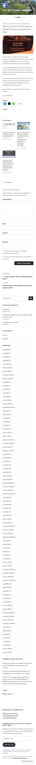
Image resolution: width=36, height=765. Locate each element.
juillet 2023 (6, 458)
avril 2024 (6, 425)
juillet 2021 (6, 544)
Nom (4, 224)
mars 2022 (6, 515)
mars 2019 (6, 645)
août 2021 (6, 541)
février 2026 (6, 368)
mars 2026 (6, 364)
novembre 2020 (8, 573)
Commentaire (7, 199)
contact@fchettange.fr (10, 718)
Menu (19, 17)
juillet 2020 (6, 587)
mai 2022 (5, 508)
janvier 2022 (6, 522)
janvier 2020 (6, 609)
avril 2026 (6, 360)
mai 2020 (5, 595)
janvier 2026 (6, 371)
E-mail (5, 233)
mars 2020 (6, 602)
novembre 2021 (7, 530)
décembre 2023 (8, 440)
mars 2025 (6, 396)
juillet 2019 (6, 631)
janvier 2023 (6, 479)
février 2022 (6, 519)
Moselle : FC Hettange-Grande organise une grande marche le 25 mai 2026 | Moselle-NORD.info (16, 679)
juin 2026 (5, 353)
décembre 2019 (7, 613)
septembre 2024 (8, 407)
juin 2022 (5, 504)
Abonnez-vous (9, 744)
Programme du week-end (10, 322)
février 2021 (6, 562)
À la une (5, 335)
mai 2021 (5, 551)
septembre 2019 (8, 623)
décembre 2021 (7, 526)
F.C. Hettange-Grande (17, 10)
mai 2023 (5, 465)
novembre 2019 (7, 616)
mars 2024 (6, 429)
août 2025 (6, 382)
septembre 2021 (8, 537)
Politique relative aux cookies (20, 758)
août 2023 (6, 454)
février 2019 (6, 649)
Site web (5, 242)
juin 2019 (5, 634)
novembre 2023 (8, 443)
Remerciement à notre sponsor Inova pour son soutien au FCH (9, 134)
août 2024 (6, 411)
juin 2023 (5, 461)
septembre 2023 (8, 450)
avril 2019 (6, 641)
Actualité (8, 182)
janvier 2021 (6, 566)
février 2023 (6, 476)
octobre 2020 (7, 577)
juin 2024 (5, 418)
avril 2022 (6, 512)
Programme (6, 309)
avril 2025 (6, 393)
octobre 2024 (7, 404)
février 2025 (6, 400)
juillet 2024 (6, 414)
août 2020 (6, 584)
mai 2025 (5, 389)
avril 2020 (6, 598)
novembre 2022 (7, 487)
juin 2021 (5, 548)
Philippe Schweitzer (21, 23)
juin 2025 (5, 386)
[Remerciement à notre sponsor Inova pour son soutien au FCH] (9, 125)
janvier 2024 (6, 436)
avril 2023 (6, 468)
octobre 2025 (7, 378)
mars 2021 (6, 558)
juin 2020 (5, 591)
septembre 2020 (8, 580)
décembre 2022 (7, 483)
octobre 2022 (7, 490)
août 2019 (6, 627)
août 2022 (6, 497)
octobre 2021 (7, 533)
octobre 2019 (7, 620)
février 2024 (6, 432)
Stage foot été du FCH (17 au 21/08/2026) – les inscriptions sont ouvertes (17, 666)
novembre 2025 (8, 375)
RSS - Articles (8, 694)
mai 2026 (5, 357)
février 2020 (6, 605)
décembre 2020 (8, 569)
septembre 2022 (8, 494)
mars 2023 (6, 472)
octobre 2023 (7, 447)
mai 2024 (5, 422)
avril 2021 (6, 555)
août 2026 (6, 350)
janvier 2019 (6, 652)
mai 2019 (5, 638)
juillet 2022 (6, 501)
